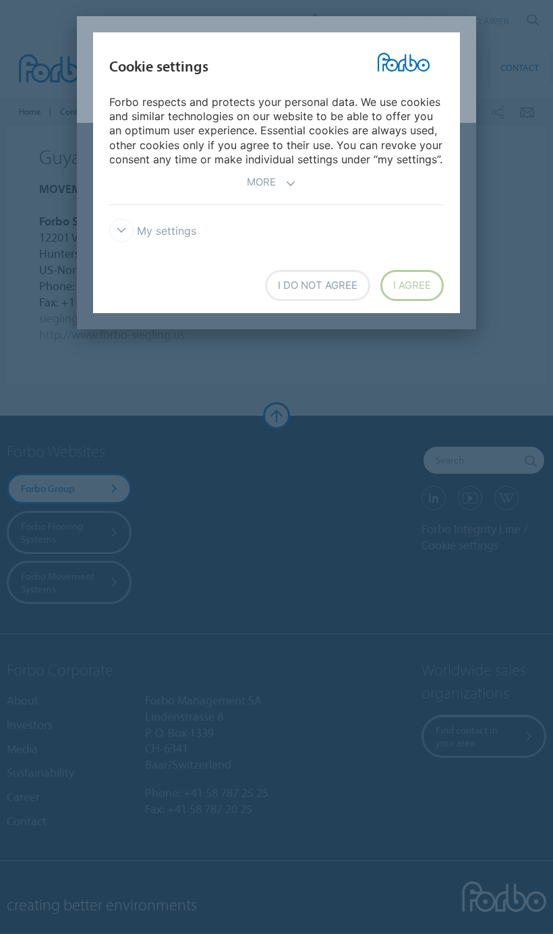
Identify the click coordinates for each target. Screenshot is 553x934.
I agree (412, 285)
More (261, 181)
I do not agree (317, 285)
